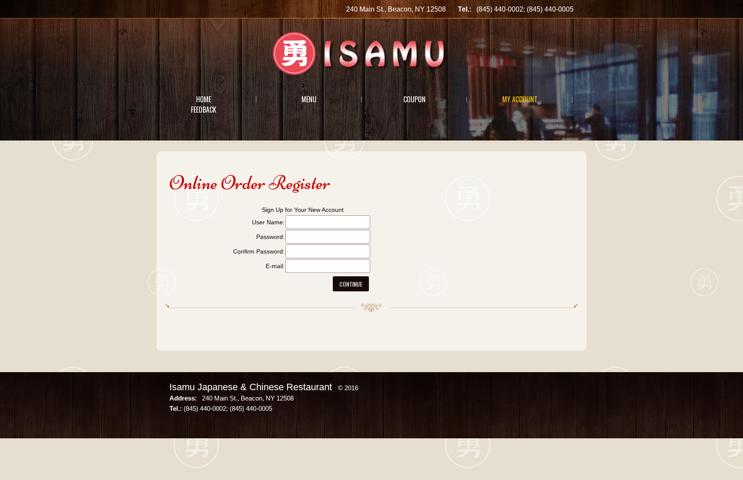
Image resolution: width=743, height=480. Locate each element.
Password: (270, 236)
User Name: (268, 222)
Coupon (414, 99)
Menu (308, 99)
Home (203, 99)
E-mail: (275, 266)
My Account (519, 99)
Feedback (203, 109)
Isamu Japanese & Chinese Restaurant (250, 387)
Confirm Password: (259, 251)
